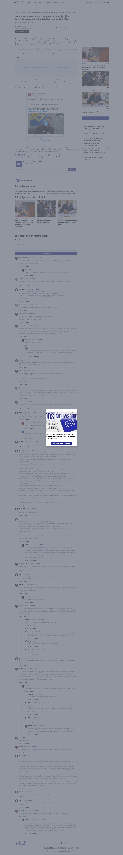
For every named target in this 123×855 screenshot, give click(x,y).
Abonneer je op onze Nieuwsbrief (61, 443)
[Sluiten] (75, 410)
